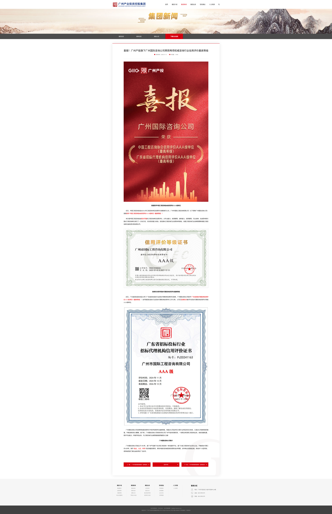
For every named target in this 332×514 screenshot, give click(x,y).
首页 (166, 4)
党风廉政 (161, 490)
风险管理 (161, 495)
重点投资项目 (147, 493)
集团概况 (119, 488)
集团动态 (121, 36)
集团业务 (193, 4)
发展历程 (119, 493)
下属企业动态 (174, 36)
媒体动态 (139, 36)
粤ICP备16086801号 (176, 510)
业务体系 (147, 488)
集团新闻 (184, 4)
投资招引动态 (147, 495)
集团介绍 (174, 4)
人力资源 (212, 4)
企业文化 (161, 493)
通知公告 (156, 36)
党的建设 (202, 4)
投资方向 (147, 490)
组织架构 (119, 490)
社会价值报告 (119, 495)
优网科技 (188, 510)
